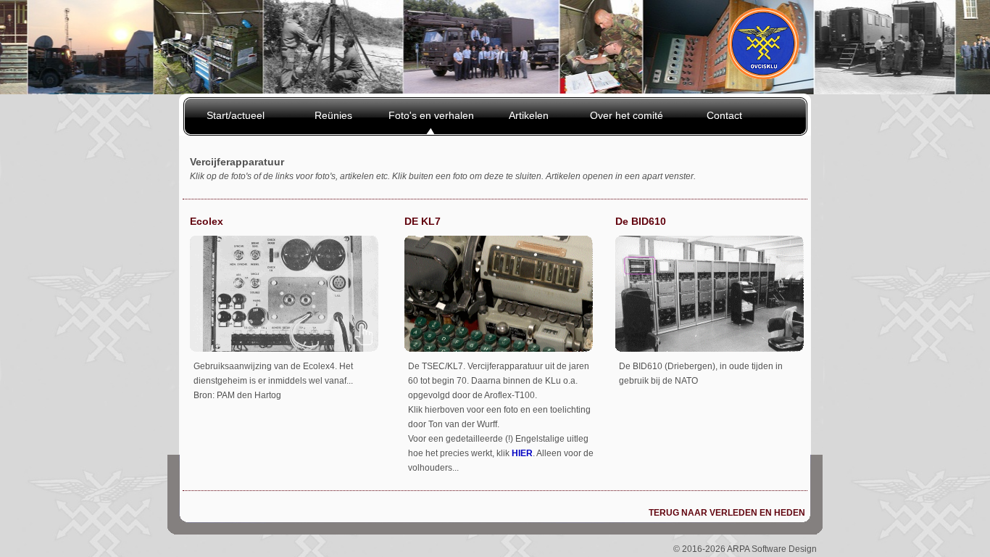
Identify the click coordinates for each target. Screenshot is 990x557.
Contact (724, 115)
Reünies (333, 115)
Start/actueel (236, 115)
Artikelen (529, 115)
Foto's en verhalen (431, 115)
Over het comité (626, 115)
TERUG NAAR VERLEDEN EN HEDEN (727, 513)
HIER (522, 453)
